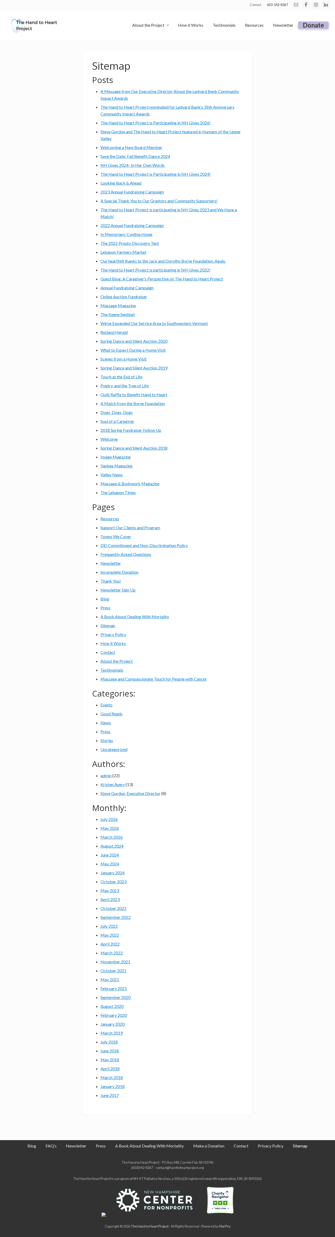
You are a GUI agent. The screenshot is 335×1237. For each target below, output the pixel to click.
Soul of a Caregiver (117, 421)
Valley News (111, 474)
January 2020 (112, 1023)
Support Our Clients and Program (130, 527)
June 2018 (109, 1050)
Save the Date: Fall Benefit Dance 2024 (135, 156)
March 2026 (111, 837)
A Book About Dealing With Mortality (134, 616)
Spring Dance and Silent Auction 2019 (134, 367)
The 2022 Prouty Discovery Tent (129, 243)
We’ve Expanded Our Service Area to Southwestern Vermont (154, 323)
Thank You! (110, 580)
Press (105, 607)
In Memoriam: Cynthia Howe (126, 234)
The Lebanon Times (118, 492)
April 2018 (110, 1068)
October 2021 (113, 970)
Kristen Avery (112, 784)
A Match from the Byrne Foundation (132, 403)
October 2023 (113, 881)
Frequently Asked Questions (125, 554)
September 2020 (115, 997)
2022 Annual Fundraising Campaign (132, 225)
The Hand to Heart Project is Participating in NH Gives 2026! (155, 122)
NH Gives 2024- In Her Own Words (132, 165)
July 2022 (109, 926)
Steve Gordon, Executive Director (130, 793)
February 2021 (113, 988)
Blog (104, 598)
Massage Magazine (118, 305)
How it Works (113, 643)
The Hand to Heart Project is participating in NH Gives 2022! (155, 269)
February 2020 (113, 1015)
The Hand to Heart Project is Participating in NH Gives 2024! (155, 174)
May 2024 (109, 863)
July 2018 (109, 1041)
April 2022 (110, 943)
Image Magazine (115, 456)
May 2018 (109, 1059)
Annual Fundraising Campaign (127, 287)
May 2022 (109, 934)
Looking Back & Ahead (120, 182)
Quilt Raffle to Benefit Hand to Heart (133, 394)
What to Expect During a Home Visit (133, 349)
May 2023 (109, 890)
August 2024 (112, 845)
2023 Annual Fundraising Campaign (132, 191)
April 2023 (110, 899)
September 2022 (115, 917)
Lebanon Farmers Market (123, 252)
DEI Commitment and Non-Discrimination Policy (144, 545)
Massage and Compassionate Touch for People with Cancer (153, 678)
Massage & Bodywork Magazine (129, 483)
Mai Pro (224, 1226)
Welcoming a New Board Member (131, 147)
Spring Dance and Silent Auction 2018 (134, 447)
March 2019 (111, 1032)
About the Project (116, 661)
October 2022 (113, 908)
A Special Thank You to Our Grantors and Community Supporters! (158, 200)
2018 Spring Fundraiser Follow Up (130, 430)
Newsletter (110, 563)
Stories (106, 740)
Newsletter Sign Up (118, 589)
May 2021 (109, 979)
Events (106, 704)
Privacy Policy (113, 634)
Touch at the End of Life (121, 376)
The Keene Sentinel (117, 314)
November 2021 (115, 961)
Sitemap (107, 625)
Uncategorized (113, 749)
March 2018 (111, 1077)
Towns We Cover (115, 536)
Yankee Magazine (116, 465)
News (105, 722)
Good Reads (111, 713)
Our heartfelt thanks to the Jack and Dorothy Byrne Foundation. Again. (163, 260)
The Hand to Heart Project (150, 1226)
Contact (107, 652)
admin (105, 775)
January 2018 (112, 1086)
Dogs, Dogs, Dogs (116, 412)
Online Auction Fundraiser (123, 296)
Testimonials (111, 669)
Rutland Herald (114, 332)
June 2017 (109, 1095)
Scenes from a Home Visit (123, 358)
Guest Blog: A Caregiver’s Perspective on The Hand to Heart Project (161, 278)
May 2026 (109, 828)
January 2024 (112, 872)
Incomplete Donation (119, 572)
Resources (109, 518)
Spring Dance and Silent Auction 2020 (134, 341)
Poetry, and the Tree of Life (124, 385)
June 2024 (109, 854)
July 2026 (109, 819)
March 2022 (111, 952)
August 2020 (112, 1006)
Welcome (109, 439)
